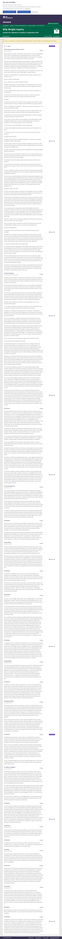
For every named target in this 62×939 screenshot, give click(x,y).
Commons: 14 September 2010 (20, 25)
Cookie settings (35, 11)
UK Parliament (5, 25)
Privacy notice (45, 937)
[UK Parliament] (8, 17)
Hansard (7, 22)
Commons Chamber (32, 25)
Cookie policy (31, 937)
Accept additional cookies (9, 11)
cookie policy (27, 8)
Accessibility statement (54, 937)
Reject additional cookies (24, 11)
